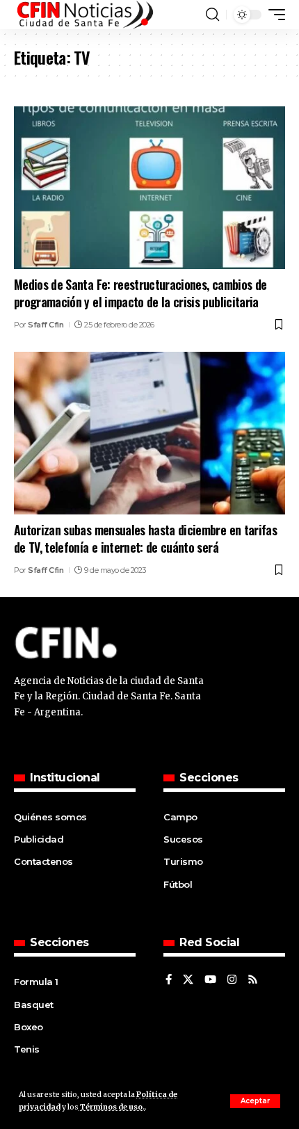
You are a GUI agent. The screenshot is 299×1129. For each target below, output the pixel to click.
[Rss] (252, 980)
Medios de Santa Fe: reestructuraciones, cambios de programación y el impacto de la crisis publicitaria (140, 293)
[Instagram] (232, 980)
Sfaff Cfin (45, 325)
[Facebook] (168, 980)
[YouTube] (210, 980)
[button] (255, 1101)
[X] (188, 980)
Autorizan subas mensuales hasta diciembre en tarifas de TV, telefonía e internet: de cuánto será (145, 538)
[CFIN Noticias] (84, 14)
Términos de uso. (112, 1107)
